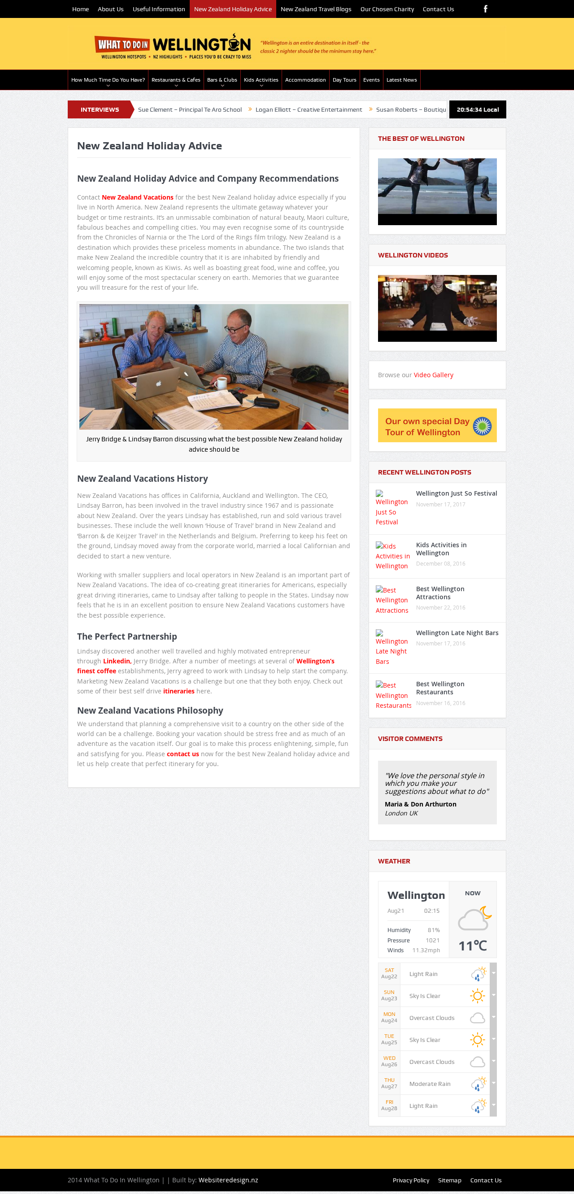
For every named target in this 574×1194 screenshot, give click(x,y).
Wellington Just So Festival (456, 493)
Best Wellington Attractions (440, 592)
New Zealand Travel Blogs (316, 9)
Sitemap (449, 1180)
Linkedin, (117, 661)
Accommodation (305, 80)
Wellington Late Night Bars (457, 632)
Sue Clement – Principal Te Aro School (156, 109)
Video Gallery (433, 374)
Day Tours (345, 80)
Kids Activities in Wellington (441, 548)
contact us (183, 754)
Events (371, 80)
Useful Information (159, 9)
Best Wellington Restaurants (440, 688)
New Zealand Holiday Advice (233, 9)
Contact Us (438, 9)
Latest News (402, 80)
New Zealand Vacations (138, 197)
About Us (111, 9)
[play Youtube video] (437, 191)
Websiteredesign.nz (228, 1180)
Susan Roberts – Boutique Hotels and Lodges (406, 109)
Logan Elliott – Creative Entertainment (275, 109)
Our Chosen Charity (387, 9)
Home (80, 9)
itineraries (178, 691)
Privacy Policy (411, 1180)
